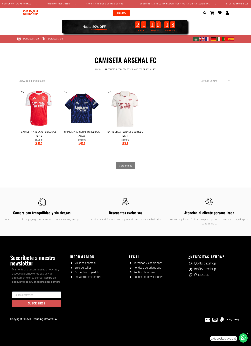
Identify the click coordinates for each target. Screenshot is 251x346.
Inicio (98, 69)
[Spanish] (231, 39)
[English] (202, 39)
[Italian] (219, 39)
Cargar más (125, 165)
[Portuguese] (225, 39)
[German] (214, 39)
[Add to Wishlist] (23, 92)
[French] (208, 39)
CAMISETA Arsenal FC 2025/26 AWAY (82, 134)
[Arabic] (196, 39)
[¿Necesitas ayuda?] (243, 338)
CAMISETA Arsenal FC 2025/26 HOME (39, 134)
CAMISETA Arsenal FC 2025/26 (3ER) (125, 134)
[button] (204, 13)
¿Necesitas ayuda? (223, 338)
